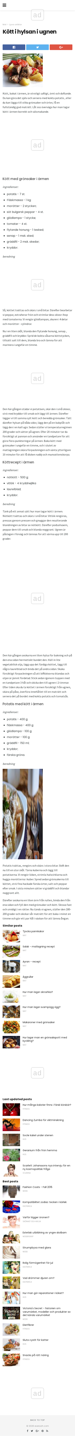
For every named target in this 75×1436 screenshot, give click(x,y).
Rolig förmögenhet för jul (38, 1263)
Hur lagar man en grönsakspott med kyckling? (45, 1039)
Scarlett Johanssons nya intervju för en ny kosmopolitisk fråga (46, 1167)
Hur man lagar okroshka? (38, 992)
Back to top (37, 1420)
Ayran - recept (32, 961)
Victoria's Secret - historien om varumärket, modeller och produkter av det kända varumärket (47, 1312)
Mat (4, 24)
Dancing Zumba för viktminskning (43, 1120)
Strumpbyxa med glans (37, 1247)
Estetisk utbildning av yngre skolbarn (45, 1232)
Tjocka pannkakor (33, 931)
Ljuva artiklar (15, 24)
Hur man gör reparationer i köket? (43, 1293)
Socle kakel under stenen (38, 1135)
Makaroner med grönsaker (39, 1022)
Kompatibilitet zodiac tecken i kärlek (45, 1202)
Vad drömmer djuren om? (38, 1278)
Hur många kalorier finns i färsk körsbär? (47, 1105)
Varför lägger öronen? (36, 1217)
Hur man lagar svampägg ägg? (42, 1007)
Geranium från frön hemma (40, 1150)
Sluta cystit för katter (35, 1340)
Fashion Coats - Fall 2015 (37, 1187)
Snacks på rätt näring (36, 1355)
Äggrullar (28, 977)
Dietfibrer (28, 1325)
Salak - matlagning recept (39, 946)
